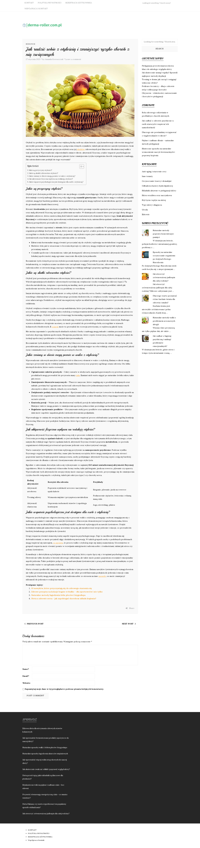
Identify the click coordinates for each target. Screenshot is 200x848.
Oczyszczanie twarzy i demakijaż (156, 181)
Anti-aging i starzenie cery (154, 171)
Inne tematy (147, 176)
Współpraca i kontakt (36, 8)
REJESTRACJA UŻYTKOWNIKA (78, 3)
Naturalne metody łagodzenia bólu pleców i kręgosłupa (58, 595)
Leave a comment (73, 59)
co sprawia (58, 543)
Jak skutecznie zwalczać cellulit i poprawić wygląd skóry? (46, 769)
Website (26, 683)
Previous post (35, 624)
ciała (78, 375)
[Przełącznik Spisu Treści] (80, 166)
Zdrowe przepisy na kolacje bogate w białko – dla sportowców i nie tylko (67, 591)
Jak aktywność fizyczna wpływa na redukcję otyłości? (51, 179)
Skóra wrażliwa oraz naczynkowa (157, 195)
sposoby (102, 576)
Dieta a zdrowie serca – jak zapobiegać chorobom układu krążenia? (63, 598)
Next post (127, 624)
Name (25, 669)
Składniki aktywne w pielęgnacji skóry (159, 190)
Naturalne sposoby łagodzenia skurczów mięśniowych (45, 753)
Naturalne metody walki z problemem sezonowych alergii (164, 321)
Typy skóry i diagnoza (152, 205)
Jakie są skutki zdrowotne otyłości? (43, 173)
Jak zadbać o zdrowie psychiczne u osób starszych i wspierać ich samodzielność (157, 124)
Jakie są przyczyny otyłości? (40, 170)
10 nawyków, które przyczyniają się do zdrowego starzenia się (61, 588)
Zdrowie (30, 44)
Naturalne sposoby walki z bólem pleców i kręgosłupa (44, 747)
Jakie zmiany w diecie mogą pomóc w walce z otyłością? (52, 176)
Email (25, 676)
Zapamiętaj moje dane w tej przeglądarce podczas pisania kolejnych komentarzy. (64, 689)
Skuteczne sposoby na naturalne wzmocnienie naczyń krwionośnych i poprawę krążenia (158, 152)
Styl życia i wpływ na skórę (154, 200)
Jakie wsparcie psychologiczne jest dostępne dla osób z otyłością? (56, 182)
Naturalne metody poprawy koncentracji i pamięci (163, 233)
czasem (55, 326)
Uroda (145, 209)
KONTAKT (29, 3)
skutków (81, 149)
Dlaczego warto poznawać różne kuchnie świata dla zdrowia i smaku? (165, 299)
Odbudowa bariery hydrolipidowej (157, 186)
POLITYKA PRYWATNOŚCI (49, 3)
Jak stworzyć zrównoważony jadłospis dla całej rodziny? (164, 277)
